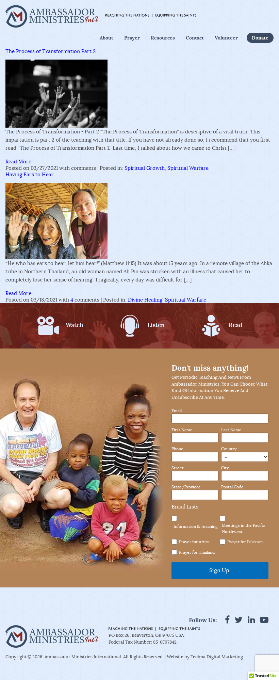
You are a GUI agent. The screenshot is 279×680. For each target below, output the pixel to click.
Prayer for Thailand (197, 552)
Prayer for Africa (194, 541)
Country (228, 449)
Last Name (231, 430)
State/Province (186, 487)
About (106, 38)
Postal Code (232, 487)
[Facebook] (227, 620)
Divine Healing (145, 299)
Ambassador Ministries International (83, 657)
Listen (156, 325)
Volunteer (226, 38)
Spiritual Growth (145, 168)
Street (177, 468)
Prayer (132, 38)
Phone (177, 449)
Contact (195, 38)
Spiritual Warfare (188, 168)
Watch (74, 325)
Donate (260, 38)
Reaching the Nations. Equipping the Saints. (150, 15)
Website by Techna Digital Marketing (205, 657)
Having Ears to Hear (29, 174)
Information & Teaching (196, 526)
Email (176, 411)
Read (235, 325)
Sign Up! (220, 570)
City (225, 468)
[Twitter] (239, 620)
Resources (163, 38)
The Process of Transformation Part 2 (50, 51)
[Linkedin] (251, 620)
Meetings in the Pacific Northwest (243, 528)
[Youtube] (264, 620)
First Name (182, 430)
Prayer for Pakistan (245, 541)
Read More (18, 161)
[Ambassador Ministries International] (51, 16)
